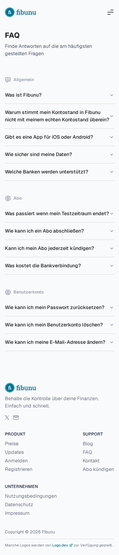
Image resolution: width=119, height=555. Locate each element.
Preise (12, 443)
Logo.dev (60, 545)
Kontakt (91, 460)
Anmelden (16, 460)
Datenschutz (19, 504)
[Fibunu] (21, 12)
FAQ (87, 452)
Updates (14, 452)
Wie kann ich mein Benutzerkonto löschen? (54, 325)
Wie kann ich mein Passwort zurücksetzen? (54, 307)
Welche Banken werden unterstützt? (46, 172)
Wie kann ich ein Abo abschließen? (44, 231)
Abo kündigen (98, 469)
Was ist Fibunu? (23, 95)
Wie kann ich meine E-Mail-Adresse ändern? (55, 342)
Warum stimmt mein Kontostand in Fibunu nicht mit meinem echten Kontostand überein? (57, 116)
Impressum (17, 513)
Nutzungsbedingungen (31, 496)
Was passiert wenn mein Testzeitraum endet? (57, 213)
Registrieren (18, 469)
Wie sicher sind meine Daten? (38, 154)
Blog (88, 443)
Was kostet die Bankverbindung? (43, 265)
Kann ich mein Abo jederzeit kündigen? (49, 248)
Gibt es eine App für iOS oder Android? (49, 137)
